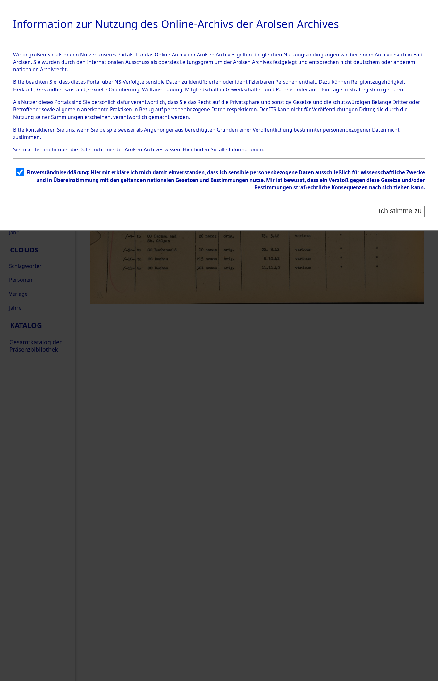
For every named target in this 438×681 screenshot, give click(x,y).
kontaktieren (41, 129)
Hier (188, 149)
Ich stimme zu (400, 211)
